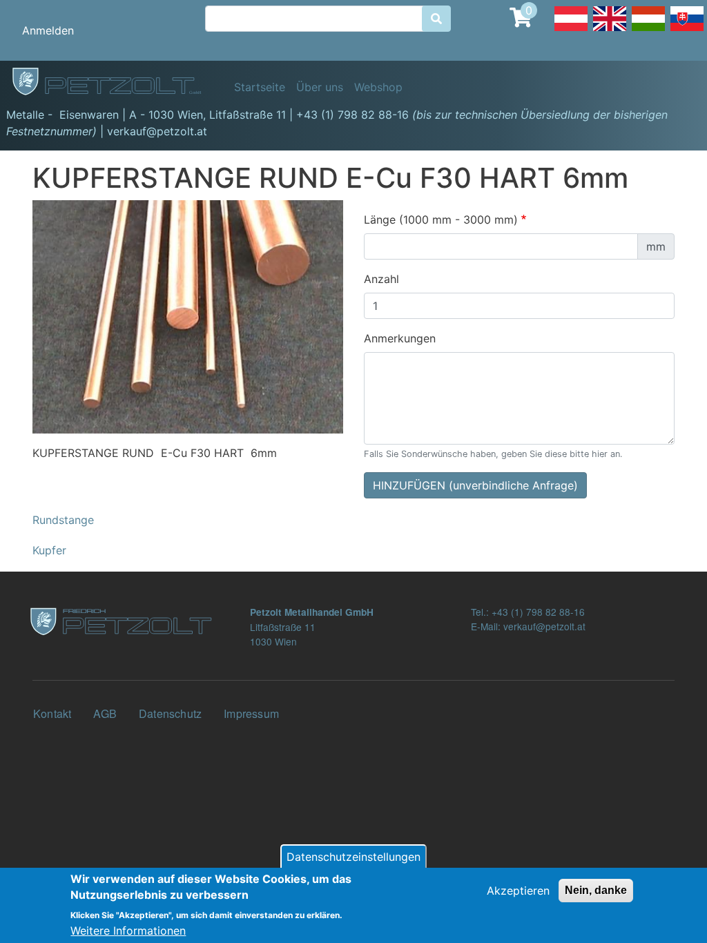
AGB (105, 713)
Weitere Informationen (128, 930)
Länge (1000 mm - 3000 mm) (441, 219)
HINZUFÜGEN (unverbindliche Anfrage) (475, 485)
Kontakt (52, 713)
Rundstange (63, 520)
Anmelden (48, 30)
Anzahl (381, 279)
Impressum (251, 713)
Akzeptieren (518, 890)
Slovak (687, 30)
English (609, 30)
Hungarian (648, 30)
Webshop (378, 87)
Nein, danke (596, 890)
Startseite (259, 87)
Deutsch (571, 30)
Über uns (319, 87)
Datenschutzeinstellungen (353, 857)
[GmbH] (114, 82)
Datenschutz (170, 713)
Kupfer (49, 550)
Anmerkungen (400, 338)
